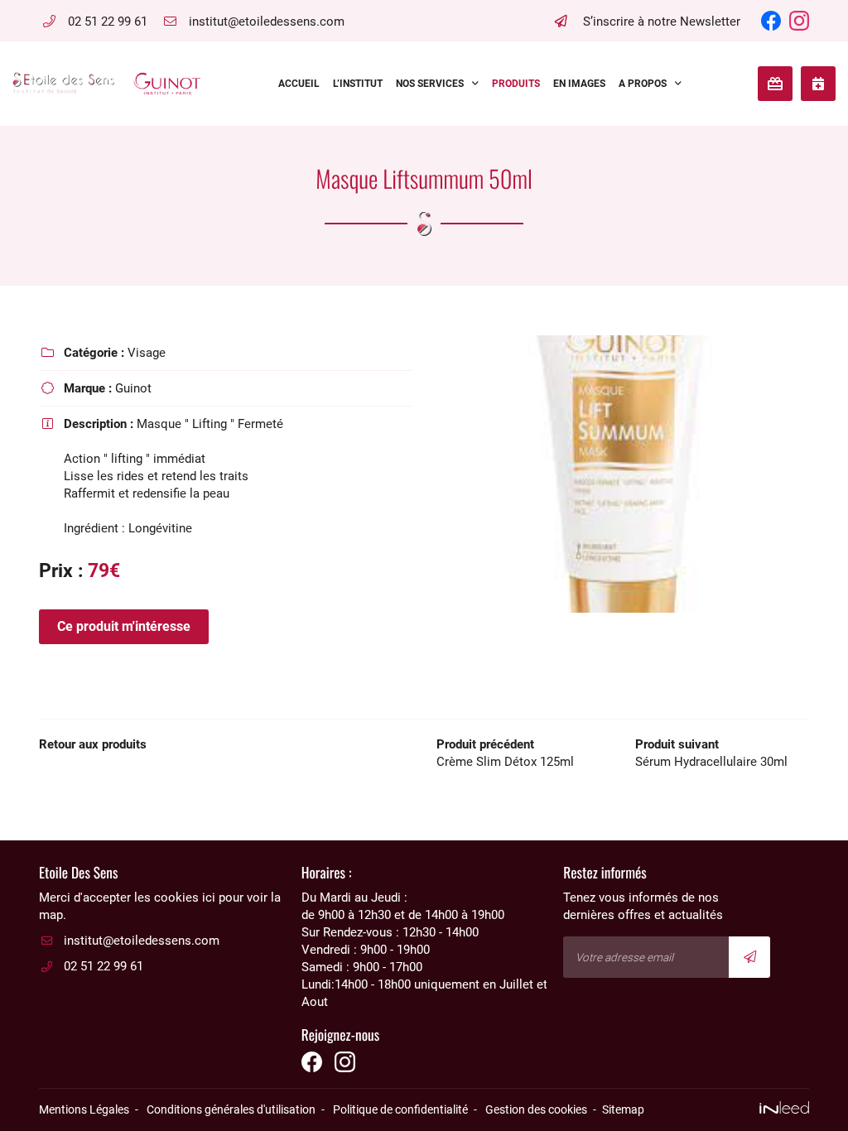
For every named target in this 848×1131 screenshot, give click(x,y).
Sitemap (623, 1109)
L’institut (358, 83)
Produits (516, 83)
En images (579, 83)
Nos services (430, 83)
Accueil (299, 83)
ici (208, 897)
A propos (643, 83)
